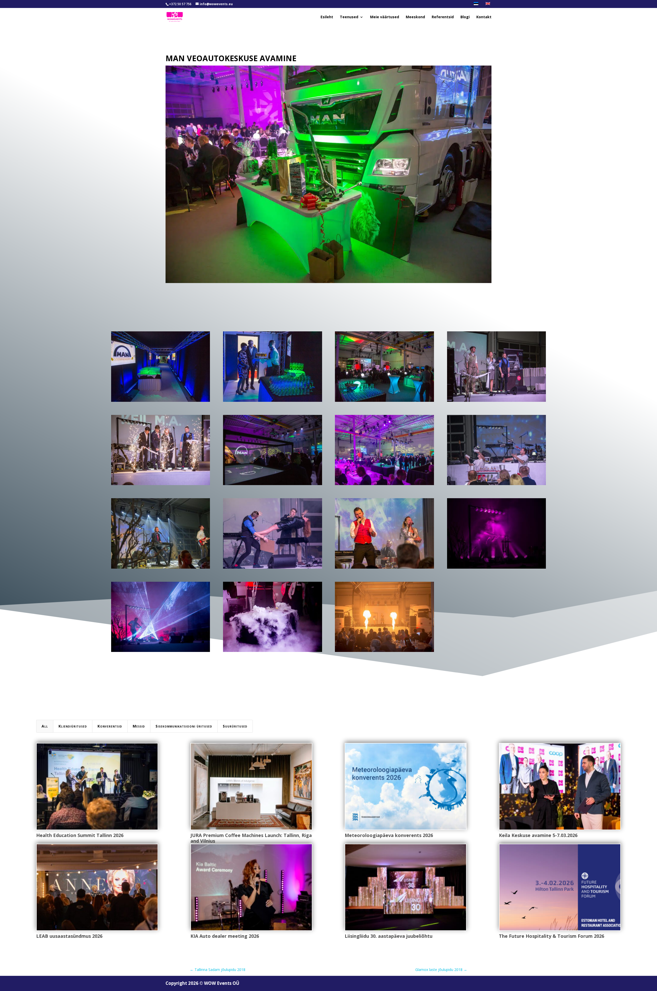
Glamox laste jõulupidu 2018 (441, 969)
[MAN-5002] (384, 652)
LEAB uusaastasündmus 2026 (69, 936)
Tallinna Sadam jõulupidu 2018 (217, 969)
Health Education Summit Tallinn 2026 (79, 835)
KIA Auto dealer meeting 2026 (224, 936)
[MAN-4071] (160, 652)
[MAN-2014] (160, 402)
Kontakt (483, 17)
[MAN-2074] (272, 402)
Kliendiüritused (73, 726)
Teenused (349, 17)
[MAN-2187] (384, 402)
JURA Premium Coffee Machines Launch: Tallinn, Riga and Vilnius (251, 838)
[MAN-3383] (384, 568)
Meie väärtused (384, 17)
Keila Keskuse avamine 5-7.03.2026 (538, 835)
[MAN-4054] (496, 568)
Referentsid (443, 17)
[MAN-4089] (272, 652)
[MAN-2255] (160, 485)
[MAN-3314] (272, 568)
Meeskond (415, 17)
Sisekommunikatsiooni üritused (184, 726)
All (45, 726)
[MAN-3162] (496, 485)
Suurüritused (235, 726)
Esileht (327, 17)
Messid (139, 726)
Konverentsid (110, 726)
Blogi (465, 17)
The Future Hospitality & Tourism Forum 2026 (551, 936)
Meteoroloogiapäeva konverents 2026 (389, 835)
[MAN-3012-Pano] (384, 485)
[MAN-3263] (160, 568)
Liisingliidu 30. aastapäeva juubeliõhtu (388, 936)
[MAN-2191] (496, 402)
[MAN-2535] (272, 485)
